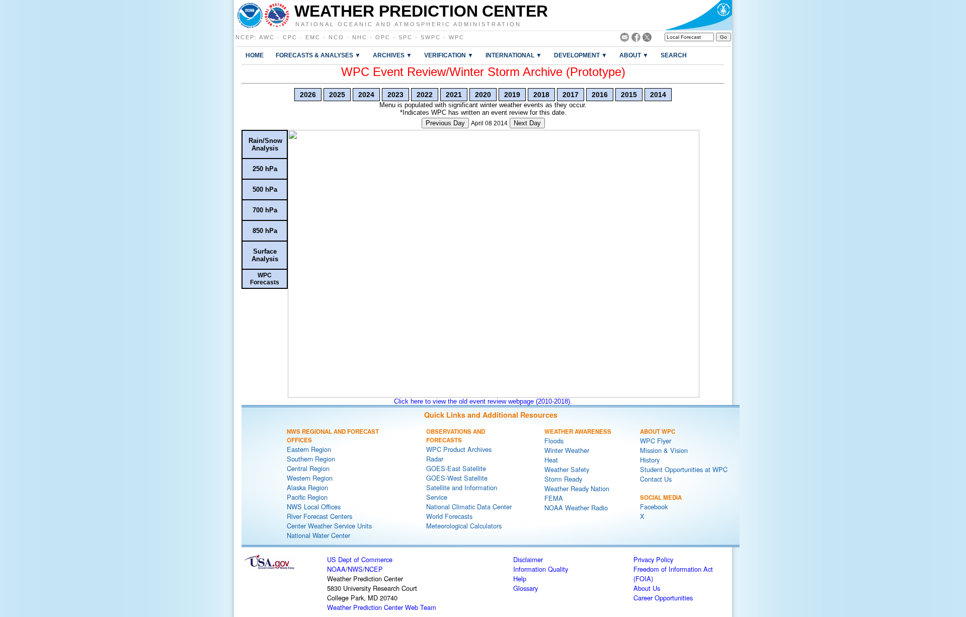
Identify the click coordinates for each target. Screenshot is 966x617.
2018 (541, 95)
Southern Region (311, 459)
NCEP (245, 37)
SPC (405, 37)
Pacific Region (307, 497)
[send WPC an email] (624, 39)
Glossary (525, 588)
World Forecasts (449, 516)
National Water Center (318, 535)
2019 (512, 95)
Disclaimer (528, 559)
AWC (267, 37)
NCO (336, 37)
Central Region (308, 468)
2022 (425, 95)
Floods (554, 440)
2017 (570, 95)
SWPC (431, 37)
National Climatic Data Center (469, 506)
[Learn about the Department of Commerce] (698, 15)
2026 (308, 95)
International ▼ (514, 55)
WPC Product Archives (459, 449)
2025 (337, 95)
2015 (629, 95)
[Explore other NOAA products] (250, 15)
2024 (366, 95)
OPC (382, 37)
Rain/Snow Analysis (265, 144)
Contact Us (656, 479)
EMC (312, 37)
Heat (551, 460)
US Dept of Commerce (359, 559)
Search (674, 55)
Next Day (527, 123)
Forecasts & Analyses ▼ (318, 55)
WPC (456, 37)
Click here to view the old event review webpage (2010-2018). (483, 401)
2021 (454, 95)
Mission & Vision (664, 450)
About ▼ (634, 55)
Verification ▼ (448, 55)
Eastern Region (309, 449)
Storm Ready (563, 479)
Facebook (654, 506)
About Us (646, 588)
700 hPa (265, 210)
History (650, 460)
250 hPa (265, 169)
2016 (600, 95)
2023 (395, 95)
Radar (434, 459)
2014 (658, 95)
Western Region (310, 478)
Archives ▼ (392, 55)
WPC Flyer (655, 440)
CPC (290, 37)
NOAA (336, 569)
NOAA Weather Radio (576, 507)
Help (519, 578)
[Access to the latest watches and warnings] (277, 15)
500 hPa (265, 189)
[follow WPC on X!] (647, 39)
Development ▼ (580, 55)
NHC (359, 37)
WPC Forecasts (264, 279)
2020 (483, 95)
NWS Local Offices (314, 506)
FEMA (553, 498)
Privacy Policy (653, 559)
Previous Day (445, 123)
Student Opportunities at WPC (684, 469)
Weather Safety (566, 469)
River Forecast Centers (319, 516)
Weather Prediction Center (421, 11)
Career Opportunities (663, 597)
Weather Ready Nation (576, 488)
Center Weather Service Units (329, 525)
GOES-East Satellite (456, 468)
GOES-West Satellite (457, 478)
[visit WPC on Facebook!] (635, 39)
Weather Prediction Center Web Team (381, 607)
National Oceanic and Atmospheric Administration (408, 23)
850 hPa (265, 231)
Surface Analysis (265, 255)
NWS (355, 569)
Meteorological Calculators (464, 525)
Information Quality (540, 569)
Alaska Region (307, 487)
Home (255, 55)
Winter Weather (566, 450)
